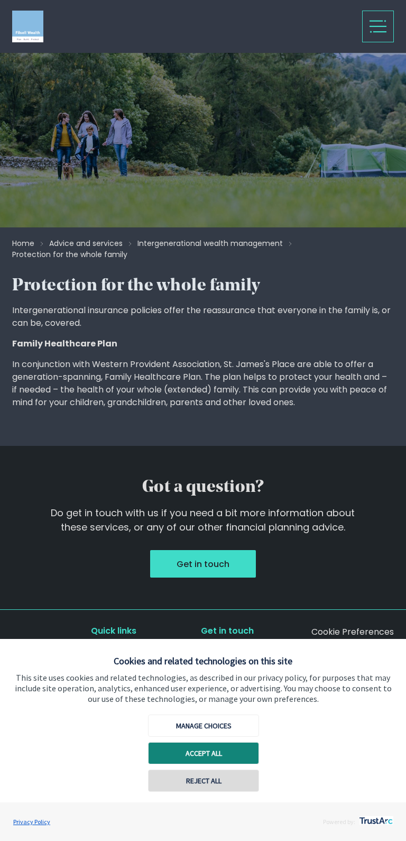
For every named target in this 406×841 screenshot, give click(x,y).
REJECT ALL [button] (204, 780)
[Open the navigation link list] (378, 26)
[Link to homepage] (118, 26)
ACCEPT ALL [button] (204, 753)
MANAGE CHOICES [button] (204, 725)
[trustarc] (375, 818)
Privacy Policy (31, 822)
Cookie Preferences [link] (352, 632)
